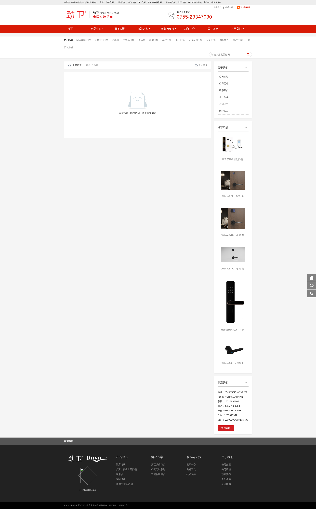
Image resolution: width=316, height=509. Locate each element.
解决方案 (157, 457)
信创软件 (224, 40)
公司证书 (223, 104)
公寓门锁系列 (158, 469)
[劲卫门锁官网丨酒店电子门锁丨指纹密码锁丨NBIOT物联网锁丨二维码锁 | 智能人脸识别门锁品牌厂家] (91, 14)
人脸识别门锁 (195, 40)
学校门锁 (166, 40)
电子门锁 (180, 40)
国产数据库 (238, 40)
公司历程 (223, 83)
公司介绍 (223, 76)
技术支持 (191, 474)
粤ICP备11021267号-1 (119, 505)
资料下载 (191, 469)
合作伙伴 (223, 97)
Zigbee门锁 (101, 40)
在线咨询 (311, 278)
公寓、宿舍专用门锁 (126, 469)
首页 (88, 65)
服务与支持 (193, 457)
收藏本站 (229, 7)
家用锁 (119, 474)
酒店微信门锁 (158, 464)
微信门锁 (153, 40)
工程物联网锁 (158, 474)
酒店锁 (141, 40)
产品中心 (122, 457)
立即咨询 (225, 428)
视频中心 (191, 464)
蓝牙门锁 (211, 40)
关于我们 (227, 457)
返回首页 (203, 65)
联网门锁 (120, 479)
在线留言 (223, 111)
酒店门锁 (120, 464)
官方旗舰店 (245, 7)
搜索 (96, 65)
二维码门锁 (128, 40)
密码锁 (115, 40)
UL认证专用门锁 (124, 484)
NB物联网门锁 (83, 40)
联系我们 (218, 7)
